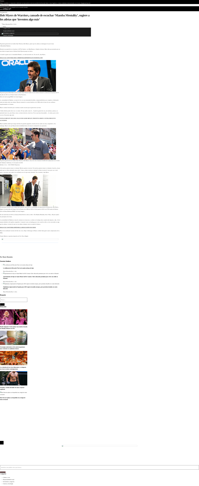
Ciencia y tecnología (8, 406)
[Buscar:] (13, 299)
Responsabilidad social (8, 412)
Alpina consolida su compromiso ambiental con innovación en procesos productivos (20, 3)
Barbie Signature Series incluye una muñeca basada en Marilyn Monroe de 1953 (54, 5)
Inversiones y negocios (8, 410)
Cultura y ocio (6, 408)
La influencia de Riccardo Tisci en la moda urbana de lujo (18, 268)
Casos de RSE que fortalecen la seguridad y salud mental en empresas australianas (24, 425)
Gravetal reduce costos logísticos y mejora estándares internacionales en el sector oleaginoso (63, 3)
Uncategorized (3, 12)
